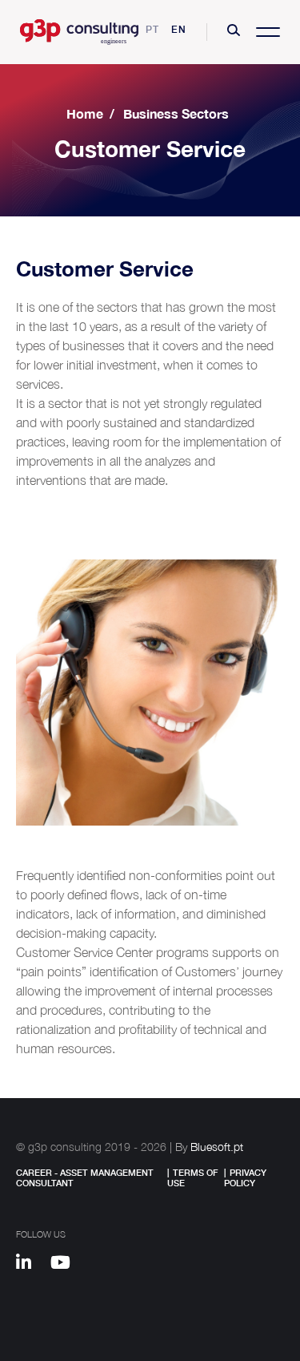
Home (84, 113)
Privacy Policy (245, 1177)
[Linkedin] (31, 1264)
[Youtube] (66, 1264)
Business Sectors (176, 113)
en (178, 29)
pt (152, 29)
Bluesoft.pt (216, 1146)
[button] (233, 32)
